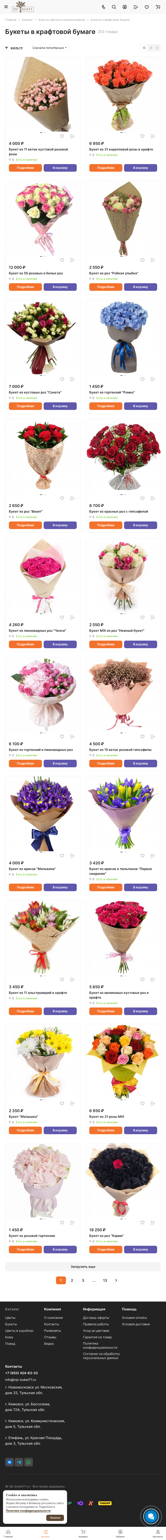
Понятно (55, 1517)
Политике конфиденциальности (28, 1510)
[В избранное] (62, 136)
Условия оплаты (134, 1318)
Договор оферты (96, 1318)
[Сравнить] (72, 136)
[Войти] (125, 7)
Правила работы (96, 1324)
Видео (49, 1344)
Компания (52, 1309)
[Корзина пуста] (158, 7)
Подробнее (25, 168)
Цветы (10, 1318)
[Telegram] (19, 1462)
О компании (53, 1318)
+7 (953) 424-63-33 (21, 1373)
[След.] (116, 1280)
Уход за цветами (96, 1331)
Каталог (12, 1309)
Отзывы (50, 1337)
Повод (10, 1344)
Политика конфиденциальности (100, 1345)
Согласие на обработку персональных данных (101, 1356)
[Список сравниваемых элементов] (136, 7)
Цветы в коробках (19, 1331)
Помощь (129, 1309)
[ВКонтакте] (9, 1462)
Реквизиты (52, 1331)
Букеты (11, 1324)
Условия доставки (136, 1324)
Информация (94, 1309)
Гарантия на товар (97, 1337)
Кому (9, 1337)
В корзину (60, 168)
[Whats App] (28, 1462)
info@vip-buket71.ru (20, 1380)
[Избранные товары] (147, 7)
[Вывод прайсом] (157, 48)
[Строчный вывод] (150, 48)
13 (105, 1280)
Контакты (51, 1324)
